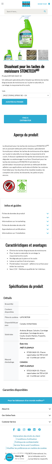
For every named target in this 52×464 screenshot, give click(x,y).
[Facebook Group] (19, 430)
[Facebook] (14, 430)
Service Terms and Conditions (26, 445)
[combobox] (27, 11)
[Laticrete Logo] (22, 4)
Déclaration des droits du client (26, 436)
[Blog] (39, 430)
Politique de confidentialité (26, 442)
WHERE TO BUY (42, 4)
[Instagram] (24, 430)
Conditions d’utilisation (26, 439)
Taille (3, 91)
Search (44, 11)
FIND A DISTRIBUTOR (25, 119)
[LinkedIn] (34, 430)
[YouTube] (29, 430)
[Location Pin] (49, 4)
